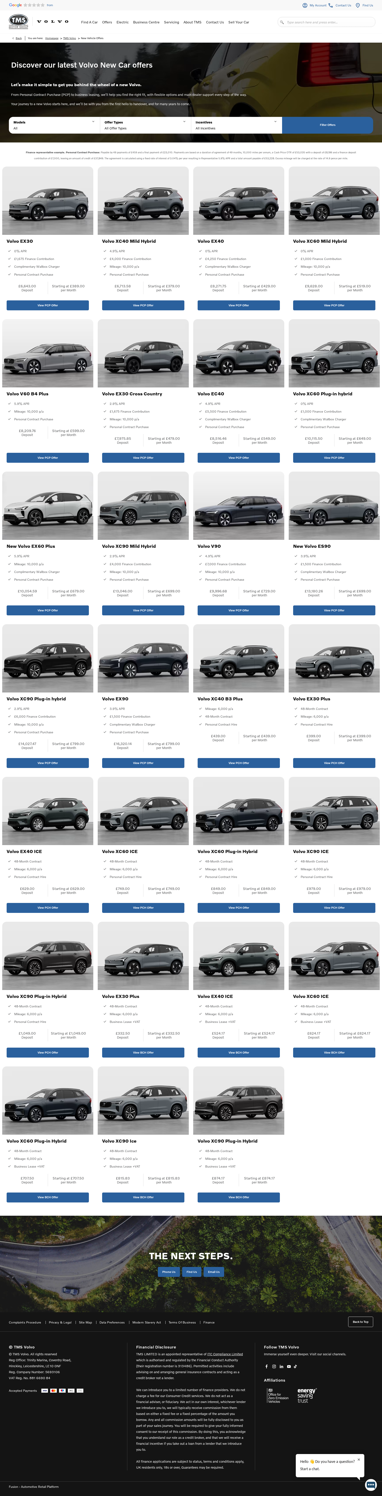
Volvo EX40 (211, 241)
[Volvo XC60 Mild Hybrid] (334, 201)
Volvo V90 (209, 546)
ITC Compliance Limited (225, 1354)
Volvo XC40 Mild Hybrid (129, 241)
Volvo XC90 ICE (311, 851)
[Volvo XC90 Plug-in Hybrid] (47, 956)
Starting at (60, 286)
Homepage (51, 38)
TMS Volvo (69, 38)
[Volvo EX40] (238, 201)
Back (19, 38)
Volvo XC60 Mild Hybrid (320, 241)
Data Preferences (112, 1322)
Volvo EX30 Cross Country (132, 393)
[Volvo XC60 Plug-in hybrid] (334, 353)
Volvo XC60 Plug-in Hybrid (228, 851)
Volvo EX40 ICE (24, 851)
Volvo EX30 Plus (311, 698)
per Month (68, 290)
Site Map (85, 1322)
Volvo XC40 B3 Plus (220, 698)
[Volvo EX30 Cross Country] (143, 353)
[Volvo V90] (238, 506)
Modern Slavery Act (146, 1322)
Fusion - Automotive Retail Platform (34, 1486)
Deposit (27, 290)
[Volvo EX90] (143, 658)
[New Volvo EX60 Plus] (47, 506)
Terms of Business (182, 1322)
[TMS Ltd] (18, 21)
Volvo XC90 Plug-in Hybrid (37, 996)
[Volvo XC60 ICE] (143, 811)
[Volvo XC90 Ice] (143, 1100)
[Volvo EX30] (47, 201)
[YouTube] (289, 1366)
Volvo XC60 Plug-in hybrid (322, 393)
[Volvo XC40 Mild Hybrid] (143, 201)
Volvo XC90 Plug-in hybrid (36, 698)
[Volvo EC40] (238, 353)
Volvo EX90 (115, 698)
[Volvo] (52, 21)
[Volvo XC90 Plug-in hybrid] (47, 658)
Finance (209, 1322)
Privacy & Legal (60, 1322)
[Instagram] (274, 1366)
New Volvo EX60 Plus (31, 546)
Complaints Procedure (25, 1322)
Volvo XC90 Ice (119, 1140)
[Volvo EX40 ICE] (47, 811)
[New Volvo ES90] (334, 506)
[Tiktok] (295, 1366)
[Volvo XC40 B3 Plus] (238, 658)
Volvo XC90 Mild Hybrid (129, 546)
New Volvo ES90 (312, 546)
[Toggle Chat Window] (371, 1485)
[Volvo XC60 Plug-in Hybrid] (238, 811)
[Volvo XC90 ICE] (334, 811)
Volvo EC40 (211, 393)
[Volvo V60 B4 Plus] (47, 353)
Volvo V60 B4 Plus (27, 393)
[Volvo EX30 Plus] (334, 658)
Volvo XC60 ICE (120, 851)
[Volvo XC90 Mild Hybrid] (143, 506)
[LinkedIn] (281, 1366)
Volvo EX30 (20, 241)
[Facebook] (266, 1366)
